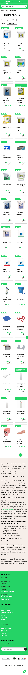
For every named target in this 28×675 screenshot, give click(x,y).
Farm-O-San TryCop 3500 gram (6, 43)
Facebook (6, 599)
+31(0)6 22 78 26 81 (7, 591)
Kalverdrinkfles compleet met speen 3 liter (21, 413)
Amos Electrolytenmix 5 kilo (7, 72)
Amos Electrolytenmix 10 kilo (21, 43)
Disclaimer (3, 615)
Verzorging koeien (5, 626)
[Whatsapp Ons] (24, 671)
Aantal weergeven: (5, 20)
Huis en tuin (4, 635)
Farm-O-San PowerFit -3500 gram (7, 214)
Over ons (3, 608)
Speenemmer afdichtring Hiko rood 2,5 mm (21, 328)
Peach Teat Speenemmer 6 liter (7, 441)
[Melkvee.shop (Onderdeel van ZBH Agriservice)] (11, 2)
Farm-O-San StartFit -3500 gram (20, 214)
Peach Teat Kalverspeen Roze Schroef (20, 441)
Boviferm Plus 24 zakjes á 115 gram (21, 157)
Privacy (3, 614)
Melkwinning (4, 630)
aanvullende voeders (7, 509)
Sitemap (3, 619)
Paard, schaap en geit (6, 632)
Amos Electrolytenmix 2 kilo (21, 129)
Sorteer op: (4, 23)
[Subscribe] (25, 649)
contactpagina (7, 565)
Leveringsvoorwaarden (7, 612)
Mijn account (4, 617)
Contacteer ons (5, 607)
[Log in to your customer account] (19, 1)
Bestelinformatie (5, 610)
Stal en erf (3, 633)
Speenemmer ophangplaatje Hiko (20, 356)
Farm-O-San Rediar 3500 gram (6, 100)
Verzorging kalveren (6, 628)
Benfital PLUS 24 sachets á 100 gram (20, 100)
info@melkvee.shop (7, 596)
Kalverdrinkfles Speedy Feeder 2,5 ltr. (7, 299)
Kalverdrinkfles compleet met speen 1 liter (21, 384)
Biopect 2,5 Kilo (7, 184)
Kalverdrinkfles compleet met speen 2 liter (7, 413)
